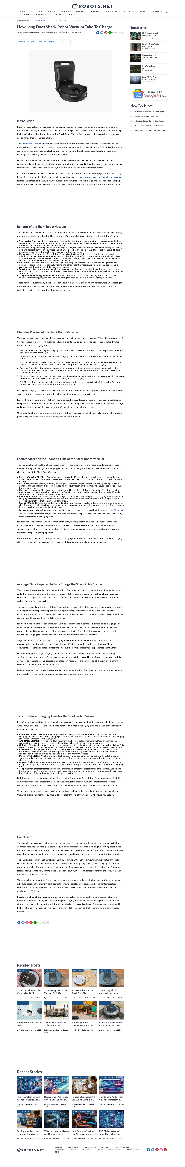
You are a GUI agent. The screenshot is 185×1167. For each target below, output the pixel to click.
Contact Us (87, 1150)
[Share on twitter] (101, 32)
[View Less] (122, 32)
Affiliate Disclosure (133, 1150)
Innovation (41, 15)
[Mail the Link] (118, 32)
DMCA (57, 1152)
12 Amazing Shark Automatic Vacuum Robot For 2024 (108, 993)
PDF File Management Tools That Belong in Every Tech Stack (109, 1134)
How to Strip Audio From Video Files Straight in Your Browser (111, 1100)
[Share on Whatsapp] (110, 32)
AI (31, 11)
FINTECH (65, 11)
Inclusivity (105, 1147)
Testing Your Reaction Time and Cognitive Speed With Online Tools (29, 1134)
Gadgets (128, 11)
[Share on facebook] (97, 32)
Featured (58, 15)
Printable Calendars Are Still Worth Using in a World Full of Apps (83, 1100)
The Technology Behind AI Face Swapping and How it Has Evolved (28, 1100)
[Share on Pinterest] (105, 32)
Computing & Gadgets (26, 42)
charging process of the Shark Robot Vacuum (99, 177)
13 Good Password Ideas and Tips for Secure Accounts (148, 126)
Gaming (80, 11)
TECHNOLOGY (63, 42)
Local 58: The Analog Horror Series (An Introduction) (150, 78)
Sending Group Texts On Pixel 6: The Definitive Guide (150, 45)
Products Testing (122, 1147)
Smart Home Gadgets (46, 42)
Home (22, 11)
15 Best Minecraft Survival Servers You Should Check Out (149, 130)
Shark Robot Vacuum (31, 143)
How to (94, 11)
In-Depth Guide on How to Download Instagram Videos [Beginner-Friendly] (148, 121)
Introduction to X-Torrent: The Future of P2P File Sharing (150, 56)
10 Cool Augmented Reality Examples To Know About (150, 34)
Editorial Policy (90, 1147)
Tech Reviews (111, 11)
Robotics (52, 11)
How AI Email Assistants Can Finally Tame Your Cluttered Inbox (56, 1100)
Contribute (59, 1150)
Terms (100, 1150)
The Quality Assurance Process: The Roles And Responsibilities (148, 116)
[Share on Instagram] (27, 922)
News (71, 15)
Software (24, 15)
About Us (59, 1147)
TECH (40, 11)
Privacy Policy (114, 1150)
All (82, 15)
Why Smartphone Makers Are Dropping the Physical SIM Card (56, 1134)
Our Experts (73, 1147)
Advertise (74, 1150)
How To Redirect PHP (148, 67)
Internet (156, 11)
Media (142, 11)
